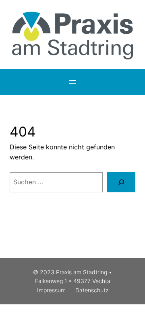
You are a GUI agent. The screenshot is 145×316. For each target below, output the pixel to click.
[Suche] (121, 182)
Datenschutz (91, 290)
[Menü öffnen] (72, 82)
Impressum (51, 290)
